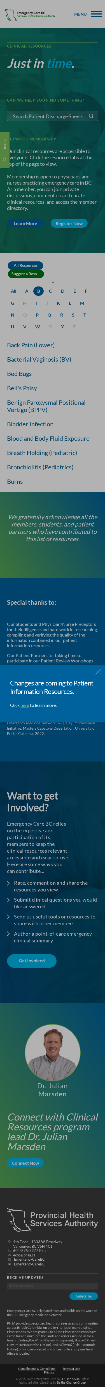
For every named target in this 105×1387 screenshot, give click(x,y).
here (24, 705)
